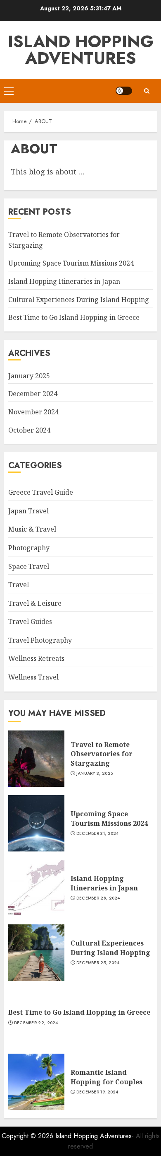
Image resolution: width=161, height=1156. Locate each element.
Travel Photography (40, 640)
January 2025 (29, 375)
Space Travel (28, 566)
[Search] (146, 91)
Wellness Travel (33, 677)
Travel (18, 584)
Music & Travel (32, 529)
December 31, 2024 (97, 834)
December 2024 (32, 393)
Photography (29, 547)
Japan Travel (28, 510)
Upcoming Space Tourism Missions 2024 (71, 263)
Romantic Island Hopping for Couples (106, 1077)
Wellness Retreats (36, 658)
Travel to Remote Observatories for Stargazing (102, 754)
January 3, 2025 (94, 773)
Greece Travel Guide (40, 492)
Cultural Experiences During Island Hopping (78, 299)
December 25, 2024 (98, 963)
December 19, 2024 (97, 1092)
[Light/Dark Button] (124, 91)
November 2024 (33, 411)
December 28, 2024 (98, 898)
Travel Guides (30, 621)
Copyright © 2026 (28, 1136)
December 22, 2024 (36, 1023)
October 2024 (29, 430)
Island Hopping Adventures (81, 49)
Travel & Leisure (35, 603)
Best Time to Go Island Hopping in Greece (74, 317)
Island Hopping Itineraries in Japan (64, 281)
